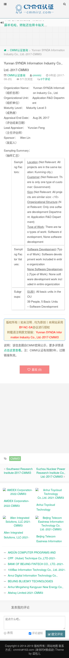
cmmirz (37, 75)
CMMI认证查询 (19, 50)
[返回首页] (5, 50)
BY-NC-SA (26, 327)
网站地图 (52, 646)
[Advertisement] (34, 36)
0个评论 (45, 79)
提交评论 (57, 634)
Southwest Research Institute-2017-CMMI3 (18, 471)
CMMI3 (15, 458)
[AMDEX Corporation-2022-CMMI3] (18, 491)
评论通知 (37, 633)
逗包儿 (36, 653)
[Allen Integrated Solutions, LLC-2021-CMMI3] (18, 521)
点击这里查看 (12, 350)
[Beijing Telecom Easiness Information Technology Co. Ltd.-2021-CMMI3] (50, 523)
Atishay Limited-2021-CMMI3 (25, 593)
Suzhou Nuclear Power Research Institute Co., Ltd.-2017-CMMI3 (50, 472)
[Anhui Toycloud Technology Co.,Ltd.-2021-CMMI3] (50, 493)
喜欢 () (37, 369)
